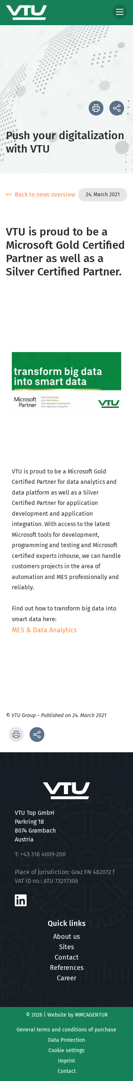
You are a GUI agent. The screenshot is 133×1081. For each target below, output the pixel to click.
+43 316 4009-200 (43, 854)
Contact (67, 957)
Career (66, 978)
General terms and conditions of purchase (66, 1030)
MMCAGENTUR (91, 1015)
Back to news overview (45, 194)
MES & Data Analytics (44, 630)
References (66, 968)
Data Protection (66, 1040)
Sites (66, 947)
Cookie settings (66, 1050)
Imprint (66, 1061)
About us (66, 937)
